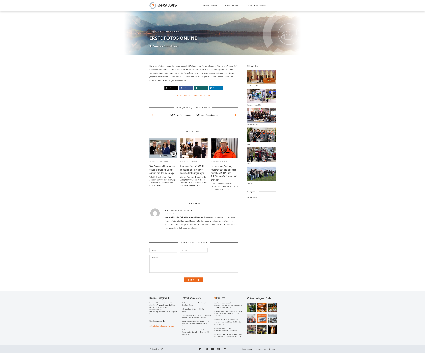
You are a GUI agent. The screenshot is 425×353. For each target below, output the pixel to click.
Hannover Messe (252, 197)
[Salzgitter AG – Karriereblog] (163, 5)
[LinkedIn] (200, 349)
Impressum (261, 349)
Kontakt (272, 349)
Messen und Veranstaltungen (165, 46)
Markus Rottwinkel (171, 31)
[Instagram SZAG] (251, 307)
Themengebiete (209, 5)
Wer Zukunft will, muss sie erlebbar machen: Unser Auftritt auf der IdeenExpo (162, 170)
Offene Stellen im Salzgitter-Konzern (161, 326)
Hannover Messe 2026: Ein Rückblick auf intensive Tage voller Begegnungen (192, 170)
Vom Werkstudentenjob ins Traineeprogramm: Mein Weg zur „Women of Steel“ (228, 305)
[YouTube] (212, 349)
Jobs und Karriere (257, 5)
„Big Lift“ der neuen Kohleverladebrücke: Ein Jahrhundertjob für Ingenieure (196, 332)
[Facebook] (218, 349)
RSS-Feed (220, 297)
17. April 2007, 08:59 (170, 213)
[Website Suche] (275, 5)
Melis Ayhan (164, 161)
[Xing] (225, 349)
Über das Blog (232, 5)
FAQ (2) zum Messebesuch (180, 115)
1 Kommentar (197, 95)
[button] (171, 88)
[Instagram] (206, 349)
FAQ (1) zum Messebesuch (206, 115)
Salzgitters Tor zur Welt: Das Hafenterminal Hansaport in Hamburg (195, 323)
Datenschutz (247, 349)
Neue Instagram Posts (260, 298)
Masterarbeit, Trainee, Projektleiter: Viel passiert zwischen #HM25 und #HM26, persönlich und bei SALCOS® (224, 173)
